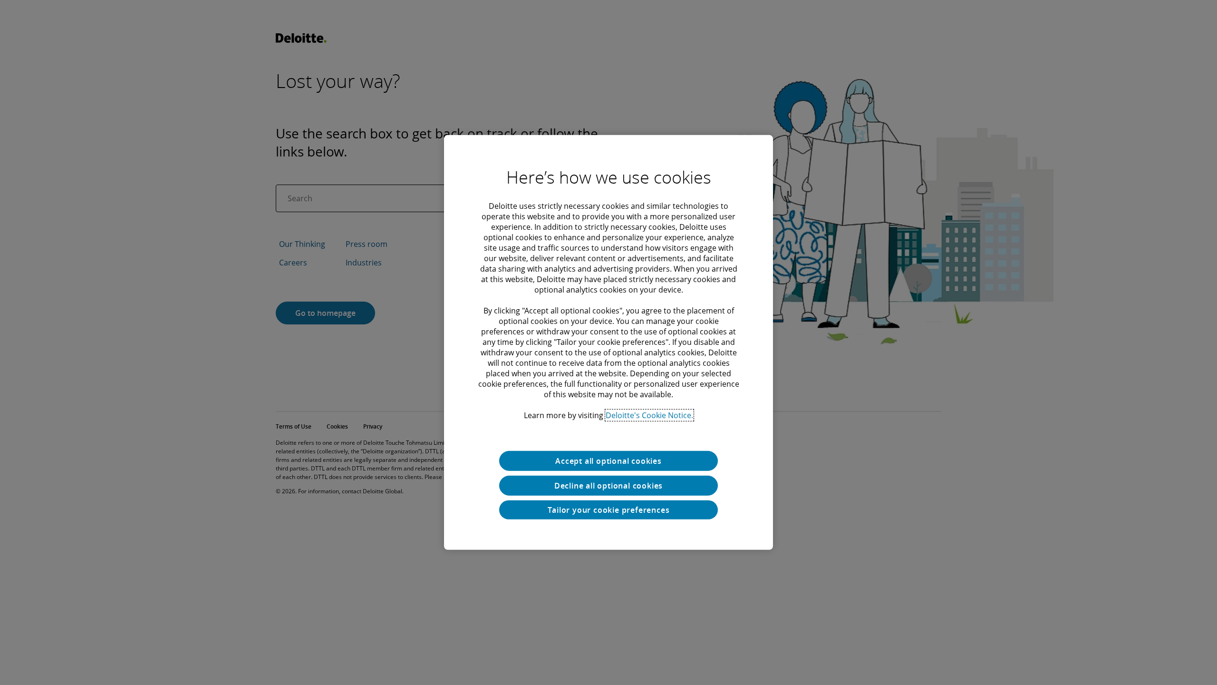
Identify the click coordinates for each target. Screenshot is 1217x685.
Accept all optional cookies (608, 461)
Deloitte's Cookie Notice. (649, 415)
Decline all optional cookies (608, 485)
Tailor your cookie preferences (609, 510)
